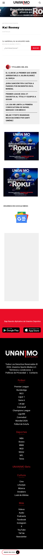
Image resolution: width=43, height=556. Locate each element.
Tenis (21, 459)
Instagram (21, 523)
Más (21, 503)
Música (21, 488)
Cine (21, 481)
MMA (21, 445)
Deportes (21, 432)
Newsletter (21, 536)
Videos (21, 509)
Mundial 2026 (21, 421)
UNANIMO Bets (21, 466)
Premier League (21, 386)
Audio (21, 513)
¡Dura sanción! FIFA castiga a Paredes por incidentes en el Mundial (20, 86)
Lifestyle (21, 485)
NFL (21, 455)
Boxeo (21, 442)
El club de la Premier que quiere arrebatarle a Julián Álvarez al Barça (21, 75)
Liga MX (21, 414)
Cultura (21, 475)
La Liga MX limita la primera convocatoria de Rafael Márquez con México (19, 107)
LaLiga (21, 403)
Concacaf (21, 407)
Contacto (33, 373)
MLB (21, 448)
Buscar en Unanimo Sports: (11, 44)
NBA (21, 438)
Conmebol (21, 417)
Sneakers (21, 492)
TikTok (21, 533)
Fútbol (21, 380)
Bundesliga (22, 390)
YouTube (22, 530)
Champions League (21, 410)
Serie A (21, 400)
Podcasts (21, 516)
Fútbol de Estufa (21, 424)
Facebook (21, 519)
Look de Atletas (22, 495)
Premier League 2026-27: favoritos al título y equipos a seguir (21, 96)
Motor (21, 452)
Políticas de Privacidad (16, 373)
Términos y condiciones (20, 370)
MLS (21, 393)
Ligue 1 (21, 397)
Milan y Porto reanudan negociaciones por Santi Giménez (18, 118)
